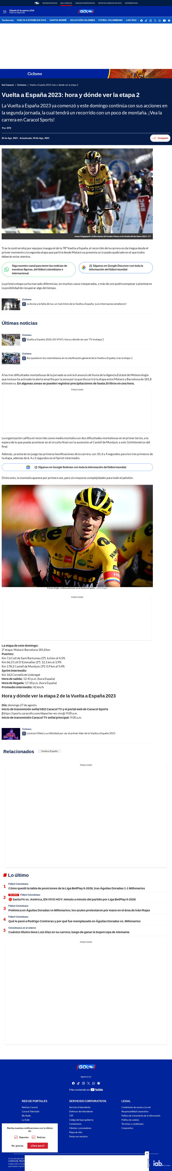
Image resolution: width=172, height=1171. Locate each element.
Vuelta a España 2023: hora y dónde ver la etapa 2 (54, 85)
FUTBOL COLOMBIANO (110, 20)
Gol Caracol (66, 3)
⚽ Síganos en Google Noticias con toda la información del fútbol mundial (80, 467)
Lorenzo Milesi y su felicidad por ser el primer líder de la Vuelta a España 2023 (71, 733)
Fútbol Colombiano (18, 883)
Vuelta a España (49, 751)
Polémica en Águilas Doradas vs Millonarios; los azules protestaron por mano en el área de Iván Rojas (79, 910)
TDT (71, 1116)
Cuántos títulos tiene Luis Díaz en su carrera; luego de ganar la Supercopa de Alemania (68, 932)
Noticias (41, 1137)
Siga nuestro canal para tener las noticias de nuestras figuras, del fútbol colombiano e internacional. (39, 269)
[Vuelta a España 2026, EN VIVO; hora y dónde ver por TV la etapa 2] (11, 340)
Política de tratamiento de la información (140, 1116)
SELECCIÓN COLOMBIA (82, 20)
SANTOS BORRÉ (58, 20)
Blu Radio (26, 1116)
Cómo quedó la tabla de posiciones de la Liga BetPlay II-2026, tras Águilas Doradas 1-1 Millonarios (76, 888)
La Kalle (26, 1120)
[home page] (37, 3)
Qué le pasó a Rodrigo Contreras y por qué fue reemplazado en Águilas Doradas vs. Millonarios (74, 921)
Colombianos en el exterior (22, 927)
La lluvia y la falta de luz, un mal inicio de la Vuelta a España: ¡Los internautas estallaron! (76, 303)
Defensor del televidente (81, 1111)
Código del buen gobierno (81, 1120)
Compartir (163, 138)
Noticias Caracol (30, 1107)
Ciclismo (21, 85)
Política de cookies (130, 1120)
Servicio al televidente (79, 1107)
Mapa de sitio (75, 1132)
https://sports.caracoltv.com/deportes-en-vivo (33, 713)
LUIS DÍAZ (131, 20)
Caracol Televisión (30, 1111)
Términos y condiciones (132, 1124)
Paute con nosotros (78, 1136)
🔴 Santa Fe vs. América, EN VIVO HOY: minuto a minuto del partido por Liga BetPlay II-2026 (72, 899)
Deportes (24, 1137)
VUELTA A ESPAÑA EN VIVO (31, 20)
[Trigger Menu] (5, 11)
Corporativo (127, 1128)
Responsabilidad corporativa (134, 1111)
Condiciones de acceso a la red (135, 1107)
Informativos (131, 3)
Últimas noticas (49, 3)
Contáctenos (75, 1124)
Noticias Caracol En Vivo (110, 3)
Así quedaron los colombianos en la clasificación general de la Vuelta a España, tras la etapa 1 (80, 357)
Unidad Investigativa (85, 3)
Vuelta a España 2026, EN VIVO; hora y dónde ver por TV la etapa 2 (65, 339)
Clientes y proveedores (80, 1128)
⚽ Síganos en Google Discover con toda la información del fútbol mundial (116, 267)
